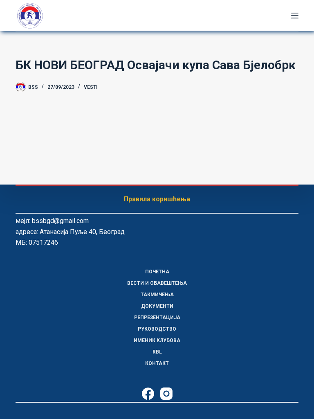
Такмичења (157, 294)
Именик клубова (157, 340)
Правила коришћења (157, 199)
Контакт (157, 363)
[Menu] (294, 15)
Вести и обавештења (157, 283)
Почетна (157, 272)
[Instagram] (166, 393)
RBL (157, 352)
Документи (157, 306)
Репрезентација (157, 317)
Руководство (157, 329)
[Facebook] (148, 393)
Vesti (90, 87)
